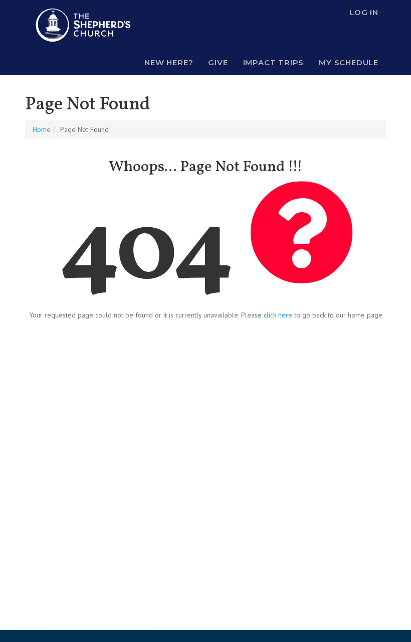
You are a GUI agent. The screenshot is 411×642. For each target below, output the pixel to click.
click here (278, 314)
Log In (363, 12)
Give (218, 62)
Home (42, 129)
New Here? (168, 62)
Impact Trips (273, 62)
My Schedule (348, 62)
